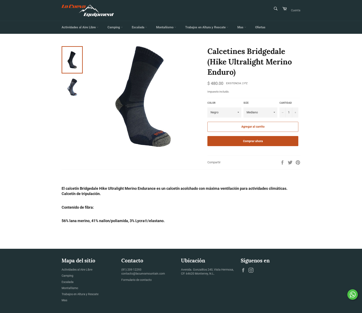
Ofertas (260, 27)
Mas (240, 27)
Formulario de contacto (136, 280)
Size (246, 102)
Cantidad (285, 102)
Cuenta (295, 10)
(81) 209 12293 (131, 269)
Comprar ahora (253, 141)
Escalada (138, 27)
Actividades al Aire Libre (79, 27)
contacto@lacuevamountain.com (143, 273)
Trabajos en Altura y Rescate (205, 27)
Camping (114, 27)
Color (211, 102)
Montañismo (165, 27)
